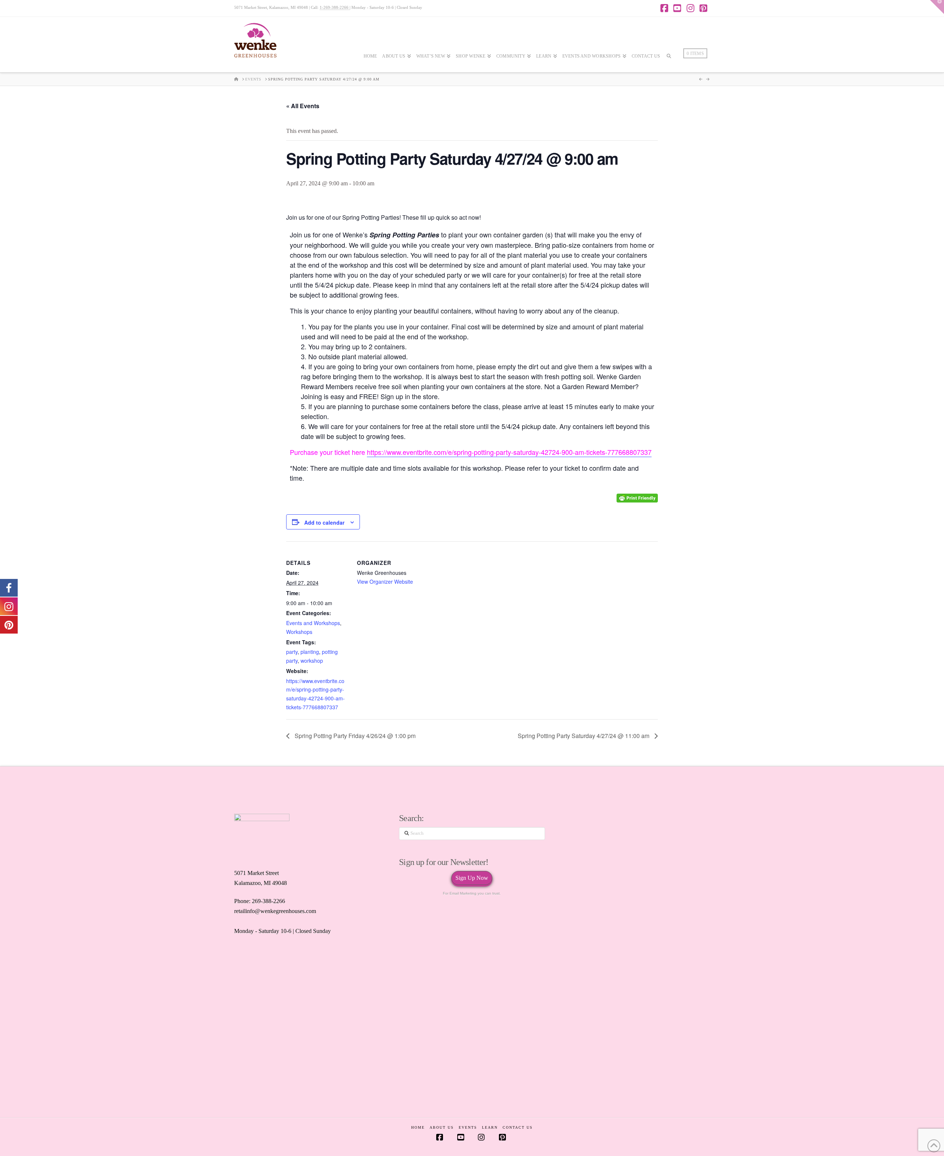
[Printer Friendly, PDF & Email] (637, 497)
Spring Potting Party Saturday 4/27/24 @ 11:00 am (584, 735)
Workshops (299, 631)
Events (468, 1127)
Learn (490, 1127)
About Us (442, 1127)
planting (310, 651)
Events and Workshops (313, 623)
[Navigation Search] (669, 78)
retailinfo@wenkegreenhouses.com (275, 911)
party (292, 651)
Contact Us (518, 1127)
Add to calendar (324, 522)
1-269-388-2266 (335, 7)
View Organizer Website (385, 581)
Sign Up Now (471, 878)
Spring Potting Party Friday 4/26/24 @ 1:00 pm (354, 735)
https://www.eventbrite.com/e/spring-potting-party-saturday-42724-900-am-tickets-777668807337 (509, 452)
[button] (937, 7)
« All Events (302, 106)
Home (418, 1127)
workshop (312, 660)
